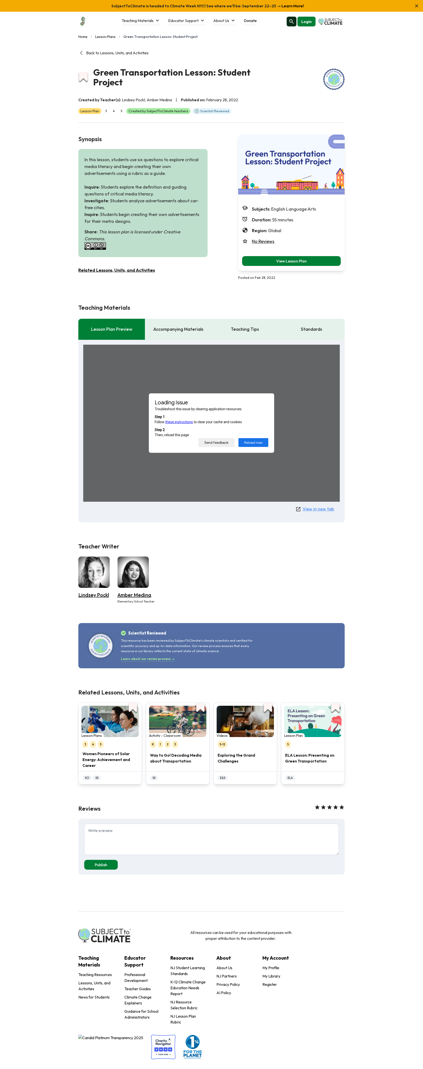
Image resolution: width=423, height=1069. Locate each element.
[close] (416, 5)
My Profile (270, 967)
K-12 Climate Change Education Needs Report (188, 987)
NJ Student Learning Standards (187, 970)
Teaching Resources (95, 974)
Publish (101, 864)
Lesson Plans (105, 36)
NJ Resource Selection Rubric (184, 1005)
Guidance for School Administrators (141, 1014)
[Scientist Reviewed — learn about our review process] (334, 79)
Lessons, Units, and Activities (94, 985)
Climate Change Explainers (138, 1000)
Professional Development (136, 977)
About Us (224, 967)
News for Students (94, 997)
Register (269, 984)
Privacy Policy (228, 984)
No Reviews (263, 241)
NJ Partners (226, 976)
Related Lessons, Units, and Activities (116, 270)
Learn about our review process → (148, 659)
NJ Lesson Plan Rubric (183, 1019)
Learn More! (292, 5)
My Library (271, 976)
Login (306, 21)
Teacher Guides (137, 988)
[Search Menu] (291, 21)
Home (82, 36)
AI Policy (223, 992)
